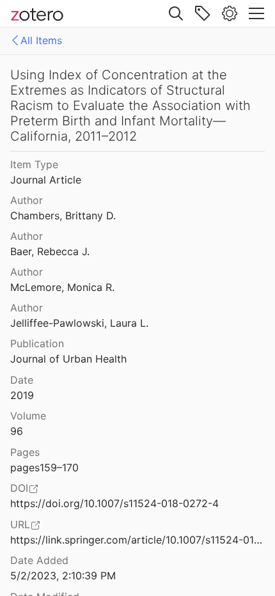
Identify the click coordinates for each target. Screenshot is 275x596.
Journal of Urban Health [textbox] (68, 358)
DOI (19, 488)
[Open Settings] (229, 13)
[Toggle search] (175, 13)
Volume (28, 415)
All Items (41, 40)
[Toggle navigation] (256, 13)
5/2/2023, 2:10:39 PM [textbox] (63, 575)
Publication (37, 343)
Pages (25, 452)
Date (21, 379)
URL (20, 524)
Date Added (39, 560)
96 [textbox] (16, 431)
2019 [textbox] (22, 395)
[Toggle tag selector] (202, 13)
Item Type (34, 164)
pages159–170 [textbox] (44, 467)
